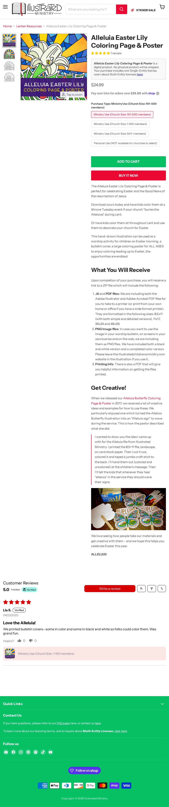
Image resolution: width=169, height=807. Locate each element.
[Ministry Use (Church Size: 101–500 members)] (122, 119)
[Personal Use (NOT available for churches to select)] (126, 147)
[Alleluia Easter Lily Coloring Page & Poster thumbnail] (9, 40)
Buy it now (128, 176)
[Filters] (151, 588)
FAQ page (63, 723)
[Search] (121, 9)
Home (7, 26)
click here (121, 731)
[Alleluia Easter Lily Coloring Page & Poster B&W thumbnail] (9, 66)
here (140, 74)
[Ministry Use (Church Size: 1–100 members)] (121, 128)
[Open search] (141, 588)
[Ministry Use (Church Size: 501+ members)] (120, 138)
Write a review (110, 589)
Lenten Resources (29, 26)
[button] (100, 53)
